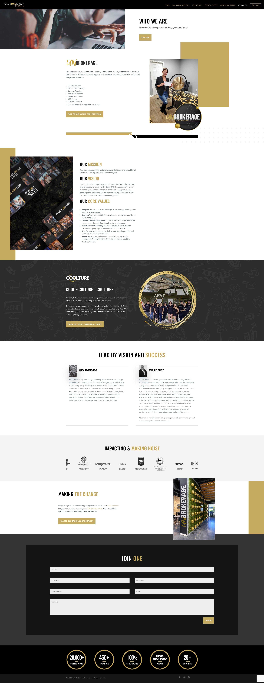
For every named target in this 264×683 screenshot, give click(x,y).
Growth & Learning (227, 5)
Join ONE (255, 5)
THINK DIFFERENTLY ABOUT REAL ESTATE (85, 324)
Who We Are (242, 5)
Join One (145, 37)
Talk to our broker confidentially (84, 114)
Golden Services (211, 5)
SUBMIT (208, 620)
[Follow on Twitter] (184, 677)
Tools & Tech (197, 5)
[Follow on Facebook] (180, 677)
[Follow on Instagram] (189, 677)
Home (167, 5)
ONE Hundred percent (180, 5)
